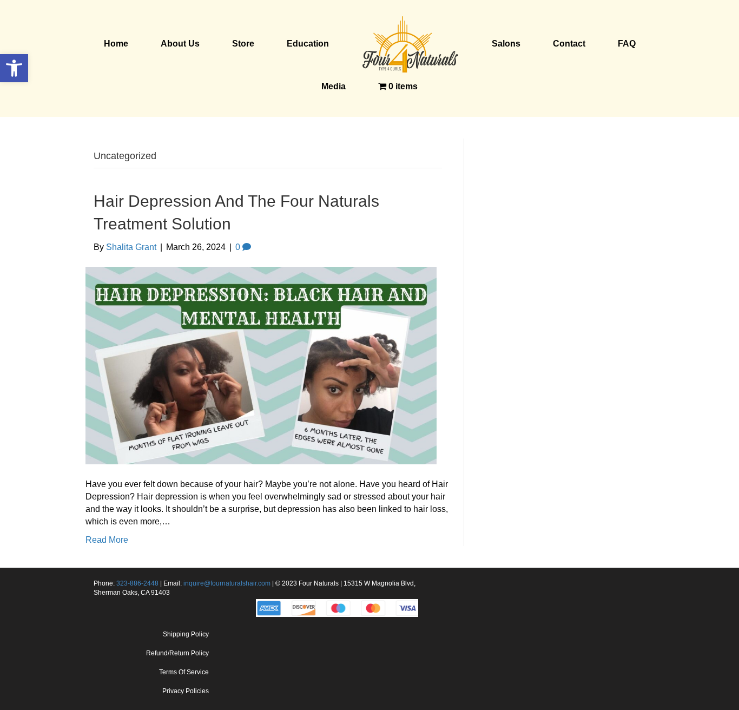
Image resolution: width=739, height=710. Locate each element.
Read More (106, 539)
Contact (569, 43)
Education (308, 43)
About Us (180, 43)
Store (243, 43)
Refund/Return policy (177, 653)
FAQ (627, 43)
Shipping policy (186, 634)
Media (333, 86)
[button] (14, 68)
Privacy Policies (185, 691)
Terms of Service (184, 672)
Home (116, 43)
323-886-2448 (137, 583)
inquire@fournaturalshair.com (226, 583)
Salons (506, 43)
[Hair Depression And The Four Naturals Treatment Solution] (261, 365)
